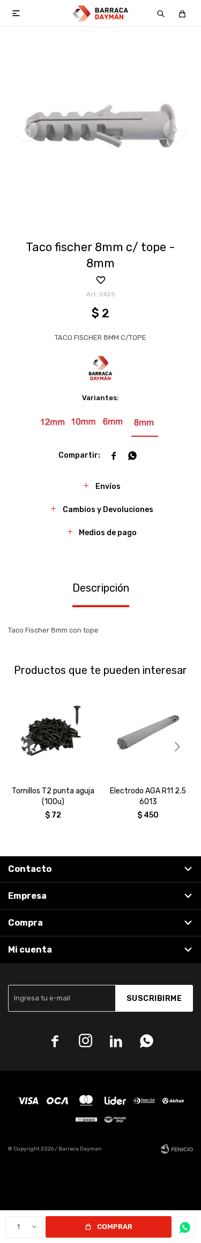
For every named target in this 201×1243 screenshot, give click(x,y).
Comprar (114, 1227)
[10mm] (83, 422)
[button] (161, 13)
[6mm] (114, 422)
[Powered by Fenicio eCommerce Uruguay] (177, 1149)
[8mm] (144, 422)
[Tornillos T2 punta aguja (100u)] (53, 733)
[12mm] (53, 422)
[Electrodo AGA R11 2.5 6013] (148, 733)
